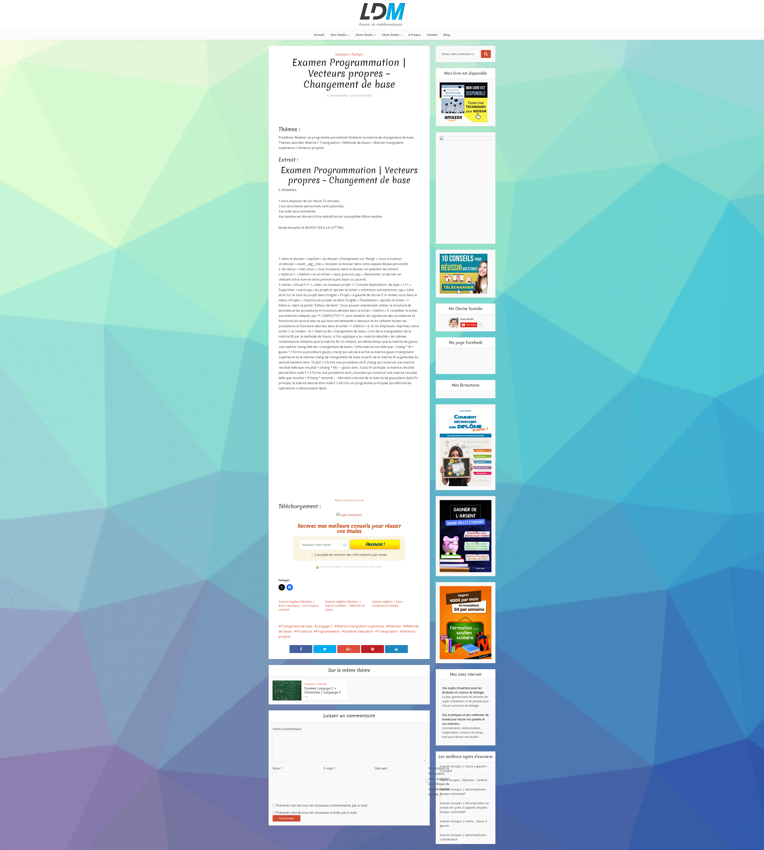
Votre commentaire (287, 729)
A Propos (414, 35)
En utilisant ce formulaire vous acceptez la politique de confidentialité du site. (438, 781)
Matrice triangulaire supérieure (360, 626)
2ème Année (364, 35)
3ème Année (390, 35)
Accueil (319, 35)
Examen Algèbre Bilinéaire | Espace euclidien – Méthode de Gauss (345, 605)
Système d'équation (358, 631)
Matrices (394, 626)
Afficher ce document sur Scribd (349, 500)
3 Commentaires (337, 95)
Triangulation (387, 631)
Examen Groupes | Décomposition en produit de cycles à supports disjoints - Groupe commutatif (464, 807)
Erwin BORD (364, 95)
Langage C (325, 626)
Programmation (328, 631)
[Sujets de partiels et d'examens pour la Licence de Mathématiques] (382, 15)
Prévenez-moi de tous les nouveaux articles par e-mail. (316, 812)
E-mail (329, 768)
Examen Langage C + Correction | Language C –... (322, 692)
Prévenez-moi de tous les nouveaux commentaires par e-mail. (322, 805)
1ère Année (338, 35)
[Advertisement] (351, 115)
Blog (446, 35)
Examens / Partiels (349, 54)
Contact (432, 35)
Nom (278, 768)
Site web (381, 768)
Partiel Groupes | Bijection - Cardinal (463, 780)
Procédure (304, 631)
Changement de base (297, 626)
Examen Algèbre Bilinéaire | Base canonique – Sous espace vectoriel (299, 605)
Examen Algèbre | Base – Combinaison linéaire (388, 603)
